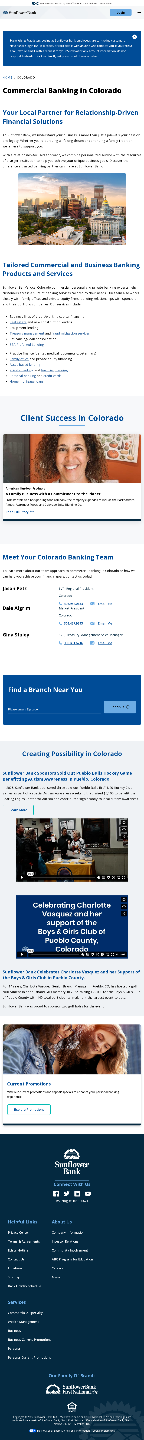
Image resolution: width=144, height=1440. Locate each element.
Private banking (22, 370)
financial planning (54, 370)
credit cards (52, 376)
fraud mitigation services (71, 333)
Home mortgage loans (27, 381)
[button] (121, 12)
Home (7, 77)
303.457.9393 (73, 623)
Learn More (18, 810)
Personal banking (23, 376)
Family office (19, 359)
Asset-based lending (25, 364)
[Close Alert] (134, 37)
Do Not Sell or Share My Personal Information (63, 1430)
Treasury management (27, 333)
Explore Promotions (29, 1109)
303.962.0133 (73, 603)
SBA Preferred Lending (27, 344)
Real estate (18, 322)
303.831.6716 (73, 643)
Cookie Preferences (104, 1430)
